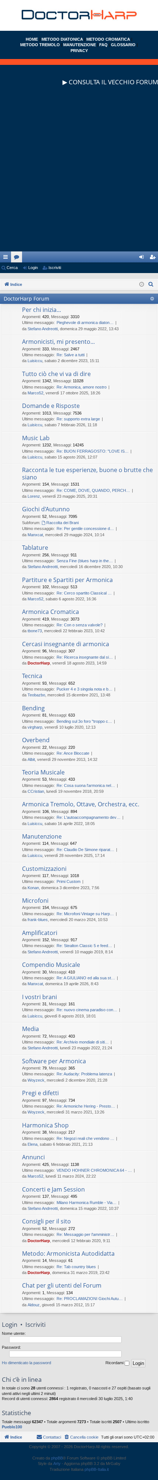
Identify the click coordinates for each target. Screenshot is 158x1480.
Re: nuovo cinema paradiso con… (87, 1010)
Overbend (36, 740)
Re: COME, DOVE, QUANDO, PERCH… (93, 490)
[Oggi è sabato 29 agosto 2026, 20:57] (141, 284)
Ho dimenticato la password (26, 1363)
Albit (31, 759)
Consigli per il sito (46, 1221)
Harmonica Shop (45, 1125)
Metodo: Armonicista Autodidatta (68, 1253)
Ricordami (115, 1363)
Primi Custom (68, 881)
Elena (32, 1144)
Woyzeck (36, 1080)
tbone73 (35, 631)
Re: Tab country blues (76, 1266)
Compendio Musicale (51, 965)
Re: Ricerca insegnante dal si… (85, 657)
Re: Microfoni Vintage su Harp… (85, 914)
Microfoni (35, 901)
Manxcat (35, 535)
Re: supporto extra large (78, 419)
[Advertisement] (79, 172)
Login (33, 267)
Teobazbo (36, 695)
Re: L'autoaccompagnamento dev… (89, 817)
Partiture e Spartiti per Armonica (67, 580)
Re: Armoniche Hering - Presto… (86, 1106)
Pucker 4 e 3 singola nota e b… (84, 689)
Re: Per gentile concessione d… (85, 528)
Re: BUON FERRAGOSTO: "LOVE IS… (93, 451)
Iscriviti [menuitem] (154, 258)
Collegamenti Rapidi (7, 258)
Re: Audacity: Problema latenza (84, 1074)
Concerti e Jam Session (53, 1189)
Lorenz (34, 496)
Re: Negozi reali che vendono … (85, 1138)
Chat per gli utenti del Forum (61, 1285)
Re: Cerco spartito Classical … (84, 593)
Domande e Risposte (51, 406)
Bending (33, 708)
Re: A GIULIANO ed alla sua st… (86, 978)
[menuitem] (151, 284)
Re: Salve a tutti (71, 355)
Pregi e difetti (40, 1093)
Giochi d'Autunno (46, 509)
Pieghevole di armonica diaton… (85, 322)
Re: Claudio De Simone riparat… (85, 849)
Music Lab (36, 438)
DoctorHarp (39, 663)
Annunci (33, 1157)
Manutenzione (42, 836)
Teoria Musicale (43, 772)
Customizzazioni (44, 869)
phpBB (57, 1458)
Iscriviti (55, 267)
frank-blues (38, 919)
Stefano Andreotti (43, 329)
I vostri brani (39, 997)
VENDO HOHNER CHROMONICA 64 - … (94, 1170)
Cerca (12, 267)
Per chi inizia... (41, 310)
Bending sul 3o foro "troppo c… (84, 721)
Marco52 (35, 393)
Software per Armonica (54, 1061)
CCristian (36, 791)
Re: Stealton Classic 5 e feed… (84, 945)
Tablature (35, 548)
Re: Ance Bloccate (73, 753)
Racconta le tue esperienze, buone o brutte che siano (87, 473)
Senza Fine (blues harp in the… (85, 561)
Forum (18, 258)
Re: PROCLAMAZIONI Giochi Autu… (90, 1298)
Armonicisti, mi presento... (58, 342)
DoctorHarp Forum (26, 298)
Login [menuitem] (143, 258)
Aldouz (34, 1305)
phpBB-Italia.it (97, 1469)
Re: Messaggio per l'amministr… (85, 1234)
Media (30, 1029)
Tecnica (32, 676)
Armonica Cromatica (50, 612)
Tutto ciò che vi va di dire (56, 374)
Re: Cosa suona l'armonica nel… (86, 785)
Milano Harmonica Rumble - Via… (86, 1202)
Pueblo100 (12, 1427)
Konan (33, 888)
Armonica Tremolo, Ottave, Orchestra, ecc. (80, 804)
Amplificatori (39, 933)
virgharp (35, 727)
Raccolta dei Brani (62, 522)
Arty (57, 1463)
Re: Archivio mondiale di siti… (83, 1042)
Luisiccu (35, 360)
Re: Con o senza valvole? (80, 625)
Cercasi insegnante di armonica (65, 644)
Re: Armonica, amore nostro (82, 387)
